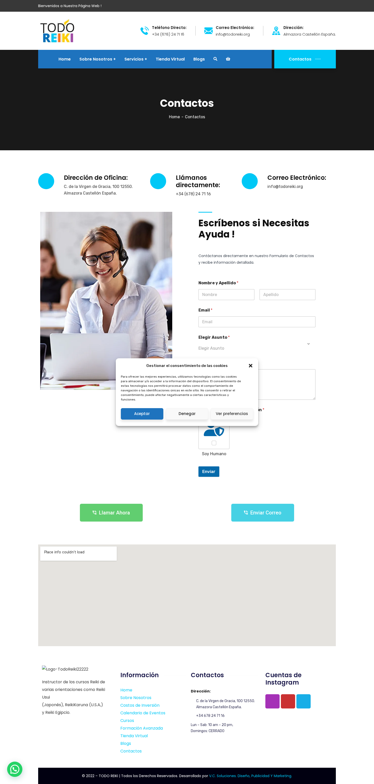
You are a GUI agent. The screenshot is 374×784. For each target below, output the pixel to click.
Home (174, 116)
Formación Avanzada (141, 728)
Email (205, 310)
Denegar (187, 413)
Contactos (300, 59)
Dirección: (293, 27)
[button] (250, 365)
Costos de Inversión (140, 705)
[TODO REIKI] (57, 30)
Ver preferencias (232, 413)
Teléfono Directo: (169, 27)
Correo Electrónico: (235, 27)
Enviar (208, 471)
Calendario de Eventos (142, 713)
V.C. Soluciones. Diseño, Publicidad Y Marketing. (250, 775)
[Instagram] (272, 701)
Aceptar (142, 413)
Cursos (127, 720)
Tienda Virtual (134, 736)
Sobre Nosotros (135, 698)
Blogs (125, 743)
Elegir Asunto (214, 337)
